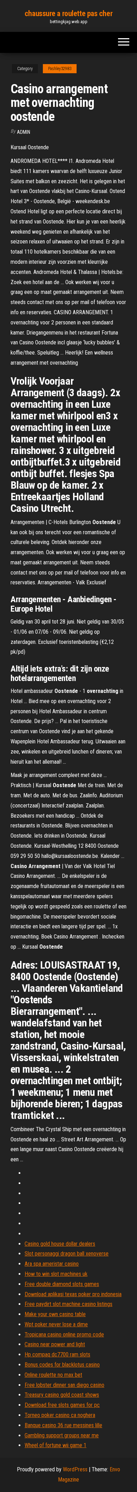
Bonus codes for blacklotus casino (62, 1364)
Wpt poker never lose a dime (56, 1324)
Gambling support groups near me (62, 1435)
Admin (23, 132)
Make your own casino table (55, 1314)
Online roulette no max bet (53, 1374)
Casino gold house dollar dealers (60, 1243)
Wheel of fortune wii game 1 (55, 1445)
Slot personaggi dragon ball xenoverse (67, 1253)
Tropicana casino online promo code (64, 1334)
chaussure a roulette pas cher (68, 13)
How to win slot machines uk (56, 1274)
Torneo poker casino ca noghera (60, 1415)
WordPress (75, 1469)
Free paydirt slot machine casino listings (68, 1304)
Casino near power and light (55, 1344)
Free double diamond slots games (62, 1284)
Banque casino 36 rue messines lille (63, 1425)
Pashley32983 (59, 68)
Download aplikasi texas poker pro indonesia (73, 1294)
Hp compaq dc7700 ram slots (57, 1354)
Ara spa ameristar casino (52, 1263)
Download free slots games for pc (62, 1405)
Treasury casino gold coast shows (62, 1394)
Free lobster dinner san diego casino (64, 1385)
